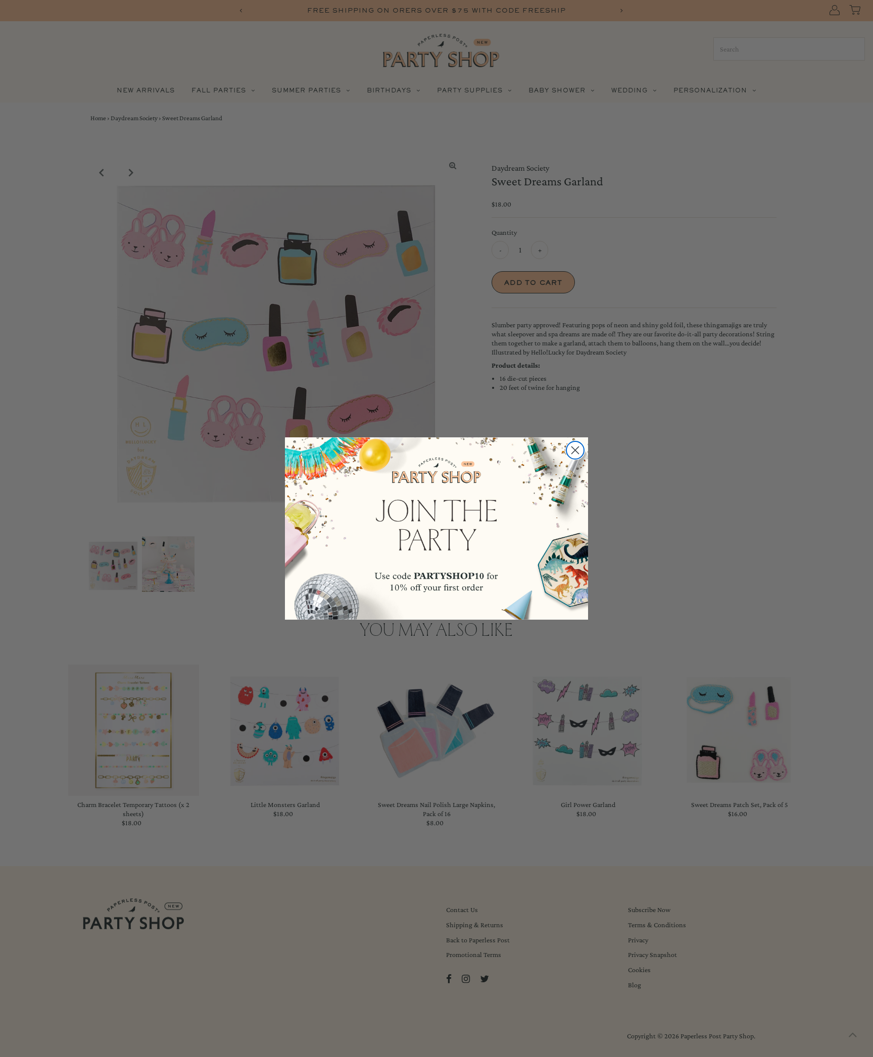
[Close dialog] (575, 450)
